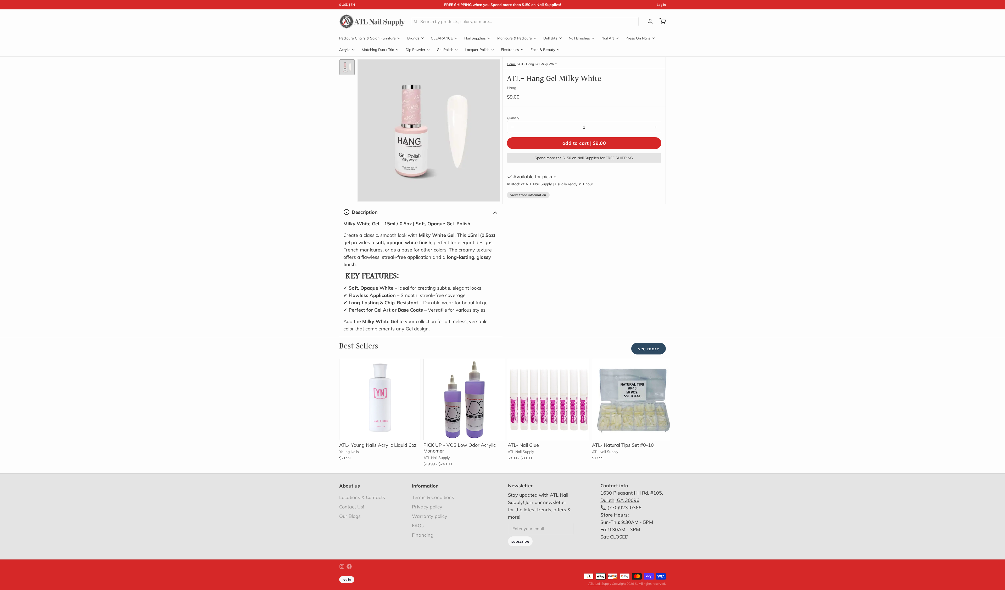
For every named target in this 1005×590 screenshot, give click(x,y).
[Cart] (660, 21)
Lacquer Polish (477, 49)
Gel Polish (445, 49)
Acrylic (344, 49)
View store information (528, 195)
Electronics (510, 49)
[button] (584, 143)
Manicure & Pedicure (514, 38)
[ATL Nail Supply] (372, 21)
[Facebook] (349, 566)
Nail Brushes (579, 38)
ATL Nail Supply (599, 584)
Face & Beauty (543, 49)
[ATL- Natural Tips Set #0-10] (633, 399)
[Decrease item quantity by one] (512, 127)
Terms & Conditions (433, 497)
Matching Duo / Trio (378, 49)
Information (425, 486)
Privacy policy (427, 507)
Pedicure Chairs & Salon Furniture (367, 38)
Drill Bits (550, 38)
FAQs (418, 526)
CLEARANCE (442, 38)
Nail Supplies (475, 38)
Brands (413, 38)
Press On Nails (638, 38)
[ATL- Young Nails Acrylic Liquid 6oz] (380, 399)
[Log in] (648, 21)
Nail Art (607, 38)
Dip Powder (415, 49)
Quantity (513, 118)
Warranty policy (429, 516)
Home (511, 64)
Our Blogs (350, 516)
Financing (422, 535)
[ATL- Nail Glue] (548, 399)
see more (648, 349)
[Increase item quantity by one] (656, 127)
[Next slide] (660, 367)
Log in (661, 5)
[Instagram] (341, 566)
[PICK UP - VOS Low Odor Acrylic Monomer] (464, 399)
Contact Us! (351, 507)
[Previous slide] (644, 367)
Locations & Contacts (362, 497)
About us (349, 486)
